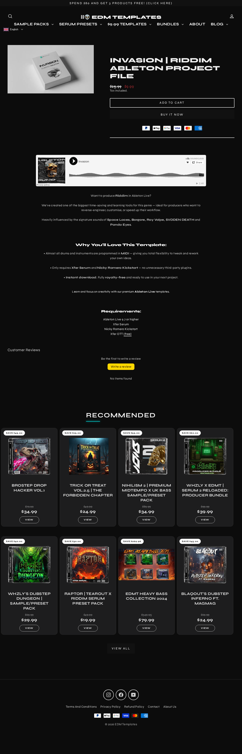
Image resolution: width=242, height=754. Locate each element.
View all (121, 648)
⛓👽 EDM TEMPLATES (121, 17)
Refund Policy (134, 706)
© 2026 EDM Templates (121, 724)
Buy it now (172, 114)
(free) (128, 334)
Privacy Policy (110, 706)
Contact (154, 706)
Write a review (121, 366)
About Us (169, 706)
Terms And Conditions (81, 706)
